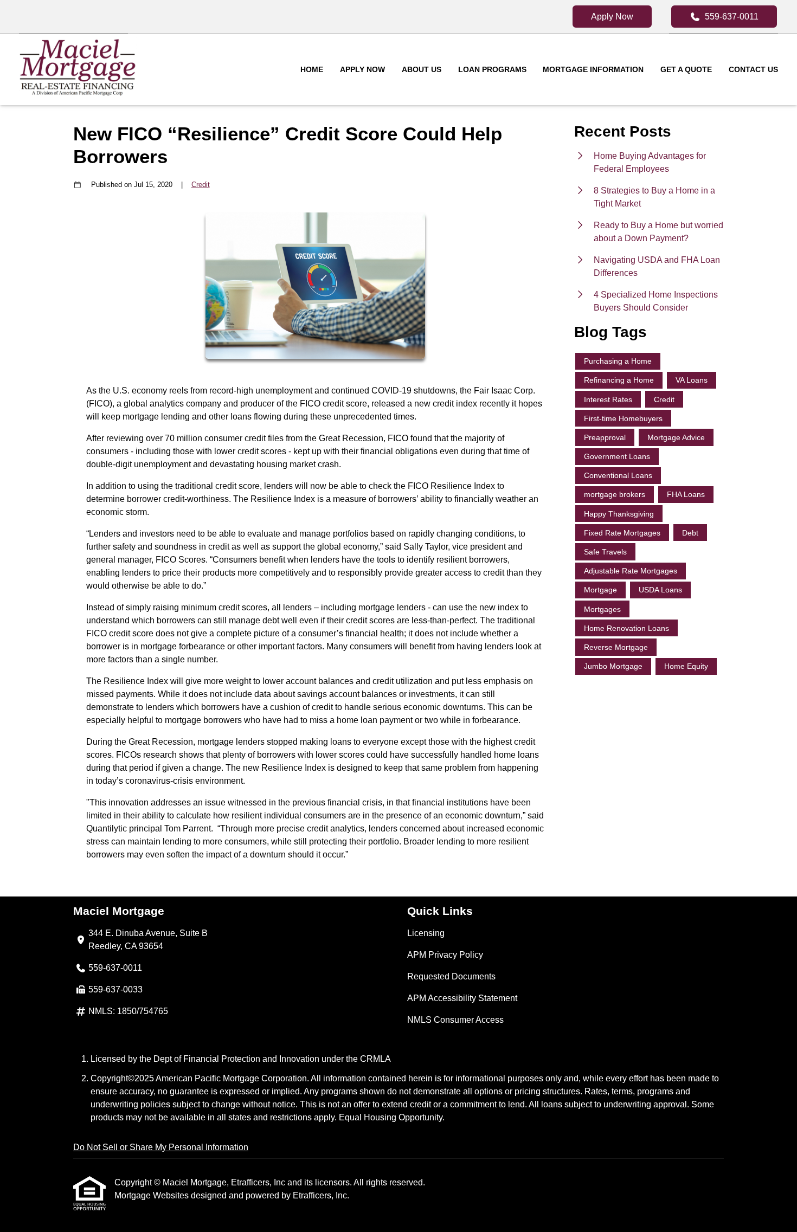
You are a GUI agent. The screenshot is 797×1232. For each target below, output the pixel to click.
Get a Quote (686, 69)
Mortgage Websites (152, 1195)
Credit (200, 184)
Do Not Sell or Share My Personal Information (160, 1147)
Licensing (426, 933)
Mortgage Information (593, 69)
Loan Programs (492, 69)
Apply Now (612, 16)
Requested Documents (451, 976)
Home (311, 69)
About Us (421, 69)
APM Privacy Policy (445, 954)
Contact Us (753, 69)
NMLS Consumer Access (455, 1019)
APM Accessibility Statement (462, 998)
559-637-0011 (732, 16)
